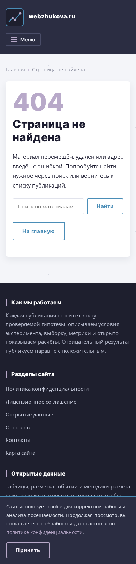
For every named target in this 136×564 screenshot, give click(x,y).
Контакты (18, 439)
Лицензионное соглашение (41, 401)
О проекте (18, 427)
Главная (15, 69)
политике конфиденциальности (44, 532)
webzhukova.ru (52, 16)
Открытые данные (29, 414)
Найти (105, 206)
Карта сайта (20, 452)
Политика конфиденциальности (47, 388)
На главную (38, 231)
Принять (28, 550)
